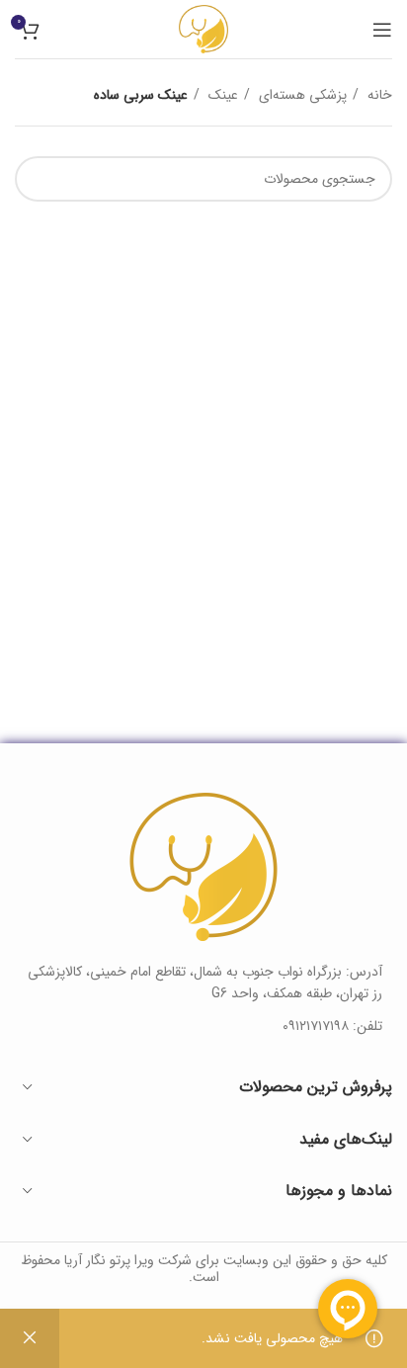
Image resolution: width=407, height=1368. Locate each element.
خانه (378, 95)
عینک (221, 95)
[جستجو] (37, 179)
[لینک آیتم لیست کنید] (203, 1026)
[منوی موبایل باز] (382, 29)
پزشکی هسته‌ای (301, 95)
